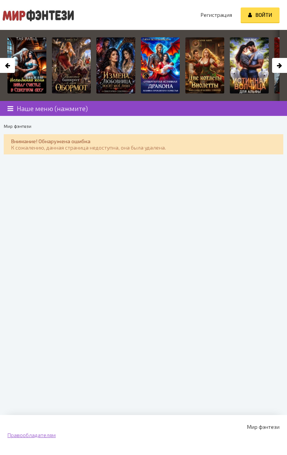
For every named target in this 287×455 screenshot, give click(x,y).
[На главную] (37, 15)
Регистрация (216, 15)
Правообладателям (31, 435)
